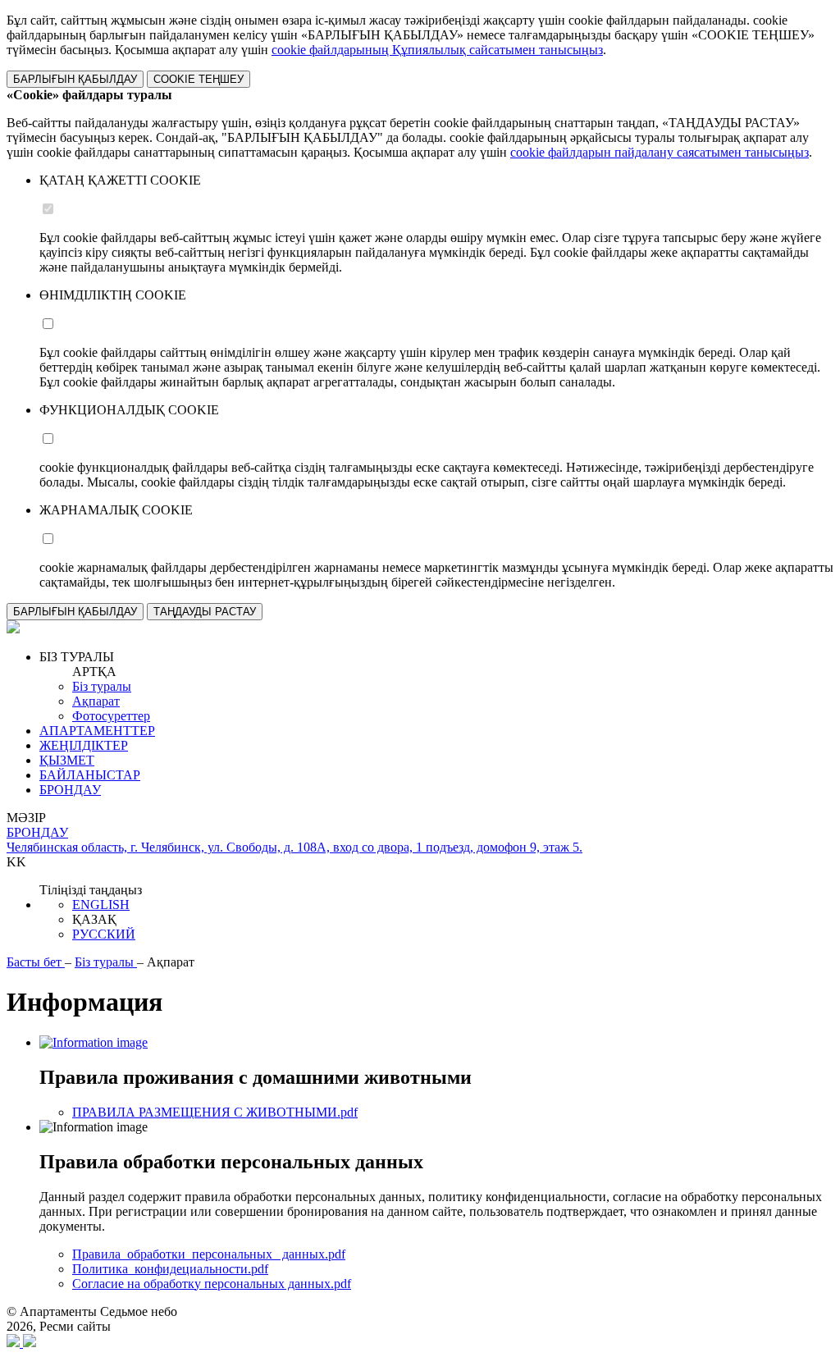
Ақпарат (96, 701)
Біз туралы (101, 686)
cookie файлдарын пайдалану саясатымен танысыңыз (659, 152)
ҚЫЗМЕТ (66, 760)
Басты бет (36, 962)
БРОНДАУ (70, 790)
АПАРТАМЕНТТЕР (97, 731)
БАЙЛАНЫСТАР (89, 775)
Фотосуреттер (111, 716)
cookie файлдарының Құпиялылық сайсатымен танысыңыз (437, 50)
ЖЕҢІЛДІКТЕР (83, 745)
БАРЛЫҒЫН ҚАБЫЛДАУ (75, 79)
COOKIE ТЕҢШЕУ (198, 79)
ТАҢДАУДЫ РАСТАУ (204, 611)
